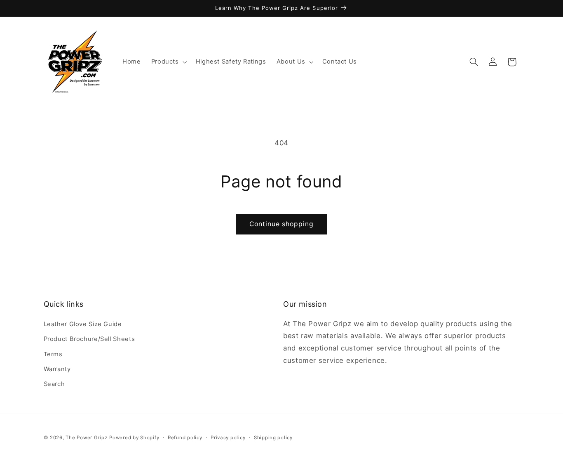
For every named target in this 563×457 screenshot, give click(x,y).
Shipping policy (273, 437)
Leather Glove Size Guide (83, 324)
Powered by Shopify (134, 437)
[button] (168, 62)
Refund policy (185, 437)
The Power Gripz (86, 437)
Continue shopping (281, 224)
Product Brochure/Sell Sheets (89, 339)
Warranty (57, 369)
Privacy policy (228, 437)
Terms (53, 354)
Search (54, 384)
